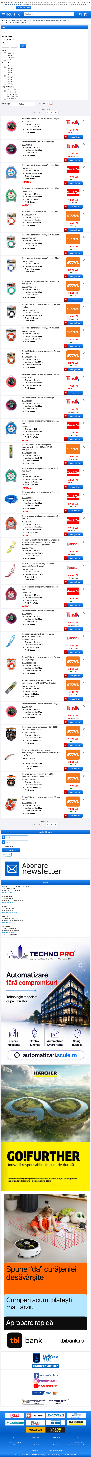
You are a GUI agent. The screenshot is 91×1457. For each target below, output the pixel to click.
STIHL (10, 57)
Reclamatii (35, 1445)
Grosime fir (6, 63)
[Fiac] (76, 1416)
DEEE (15, 1437)
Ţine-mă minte (8, 846)
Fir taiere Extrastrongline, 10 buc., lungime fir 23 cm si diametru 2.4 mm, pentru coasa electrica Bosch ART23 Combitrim (40, 542)
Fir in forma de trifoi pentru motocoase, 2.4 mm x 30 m (40, 517)
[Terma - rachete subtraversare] (35, 1416)
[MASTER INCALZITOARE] (35, 1430)
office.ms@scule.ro (8, 922)
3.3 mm (10, 79)
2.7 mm (11, 75)
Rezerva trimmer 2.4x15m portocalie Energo (40, 118)
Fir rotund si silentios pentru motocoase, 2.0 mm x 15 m (40, 282)
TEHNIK (11, 60)
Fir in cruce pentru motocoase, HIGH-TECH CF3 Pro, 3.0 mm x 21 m (40, 728)
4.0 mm (10, 81)
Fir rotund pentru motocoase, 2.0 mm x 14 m (40, 235)
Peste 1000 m (13, 99)
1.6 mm (10, 66)
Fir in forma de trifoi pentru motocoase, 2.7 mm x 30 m (40, 588)
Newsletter (35, 1450)
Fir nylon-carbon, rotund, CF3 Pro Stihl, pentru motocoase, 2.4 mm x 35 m (38, 775)
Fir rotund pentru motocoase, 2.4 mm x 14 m (40, 328)
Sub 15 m (12, 90)
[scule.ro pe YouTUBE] (45, 1386)
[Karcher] (76, 1423)
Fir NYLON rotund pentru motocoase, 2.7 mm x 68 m (41, 798)
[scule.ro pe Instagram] (45, 1381)
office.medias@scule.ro (9, 912)
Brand (4, 50)
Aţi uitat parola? (7, 856)
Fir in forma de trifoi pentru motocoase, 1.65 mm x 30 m (40, 422)
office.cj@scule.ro (7, 902)
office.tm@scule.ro (8, 932)
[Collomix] (15, 1423)
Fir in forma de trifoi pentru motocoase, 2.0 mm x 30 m (40, 469)
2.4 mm (11, 72)
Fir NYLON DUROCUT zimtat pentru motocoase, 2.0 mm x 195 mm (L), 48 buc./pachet (37, 447)
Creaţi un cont (6, 854)
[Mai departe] (51, 112)
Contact (55, 1445)
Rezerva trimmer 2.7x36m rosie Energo (38, 397)
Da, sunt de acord (23, 7)
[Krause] (56, 1423)
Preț (3, 42)
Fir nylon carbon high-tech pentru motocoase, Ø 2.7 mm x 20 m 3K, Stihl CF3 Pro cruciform (41, 752)
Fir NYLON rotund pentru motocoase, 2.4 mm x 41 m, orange (41, 658)
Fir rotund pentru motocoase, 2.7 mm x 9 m (40, 211)
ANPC (76, 1437)
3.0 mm (10, 77)
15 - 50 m (12, 92)
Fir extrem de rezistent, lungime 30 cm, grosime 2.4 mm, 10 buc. (38, 635)
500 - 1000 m (12, 96)
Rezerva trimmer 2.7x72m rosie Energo (38, 610)
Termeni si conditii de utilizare (14, 1444)
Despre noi (35, 1437)
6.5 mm (10, 84)
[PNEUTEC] (56, 1416)
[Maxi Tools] (35, 1423)
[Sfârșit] (56, 112)
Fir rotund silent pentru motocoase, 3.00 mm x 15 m (40, 493)
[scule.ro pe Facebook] (46, 1375)
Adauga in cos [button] (75, 137)
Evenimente (56, 1437)
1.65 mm (11, 68)
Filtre (3, 27)
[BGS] (15, 1416)
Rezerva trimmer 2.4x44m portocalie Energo (40, 374)
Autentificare (11, 850)
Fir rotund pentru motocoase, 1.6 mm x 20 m (40, 258)
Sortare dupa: (6, 104)
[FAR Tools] (56, 1430)
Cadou (10, 39)
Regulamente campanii (55, 1450)
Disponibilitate (7, 36)
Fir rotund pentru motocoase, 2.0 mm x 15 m (40, 188)
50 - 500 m (12, 94)
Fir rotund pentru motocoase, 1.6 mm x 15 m (40, 165)
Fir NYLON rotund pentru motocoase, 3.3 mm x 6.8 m (41, 305)
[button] (23, 46)
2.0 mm (10, 70)
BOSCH (10, 53)
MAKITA (10, 55)
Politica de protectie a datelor (13, 4)
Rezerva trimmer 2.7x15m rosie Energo (38, 141)
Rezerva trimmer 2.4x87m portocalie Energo (40, 703)
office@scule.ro (7, 892)
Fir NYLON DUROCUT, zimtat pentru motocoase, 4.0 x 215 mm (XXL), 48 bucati (39, 681)
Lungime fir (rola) (8, 87)
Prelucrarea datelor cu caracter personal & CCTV (76, 1444)
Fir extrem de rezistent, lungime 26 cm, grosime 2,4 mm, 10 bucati (38, 564)
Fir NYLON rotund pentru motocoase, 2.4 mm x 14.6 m (41, 352)
